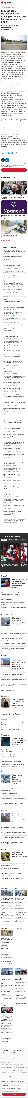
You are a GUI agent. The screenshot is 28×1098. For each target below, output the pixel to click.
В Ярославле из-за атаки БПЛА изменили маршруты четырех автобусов (12, 428)
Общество (15, 278)
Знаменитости (16, 358)
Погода (15, 332)
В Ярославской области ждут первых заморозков (14, 329)
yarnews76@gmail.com (9, 1076)
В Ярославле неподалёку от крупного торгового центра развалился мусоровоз (14, 436)
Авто (14, 303)
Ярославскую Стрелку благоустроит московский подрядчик (17, 779)
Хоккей (14, 253)
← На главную (5, 240)
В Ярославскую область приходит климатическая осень (10, 869)
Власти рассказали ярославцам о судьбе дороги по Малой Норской (12, 842)
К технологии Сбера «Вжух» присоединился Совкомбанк (6, 1032)
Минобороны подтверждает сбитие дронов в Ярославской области (13, 421)
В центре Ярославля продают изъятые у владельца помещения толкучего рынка (14, 306)
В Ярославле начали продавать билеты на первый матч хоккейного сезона (14, 376)
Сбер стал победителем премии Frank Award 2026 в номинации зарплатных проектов (14, 456)
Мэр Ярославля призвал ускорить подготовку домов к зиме (20, 921)
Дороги (14, 477)
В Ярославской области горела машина (12, 449)
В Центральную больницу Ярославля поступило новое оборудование (14, 383)
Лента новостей (9, 247)
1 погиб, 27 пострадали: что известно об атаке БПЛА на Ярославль (14, 349)
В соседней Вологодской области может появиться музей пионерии (13, 290)
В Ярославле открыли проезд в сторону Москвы (14, 409)
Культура (14, 292)
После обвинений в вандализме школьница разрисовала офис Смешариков (12, 513)
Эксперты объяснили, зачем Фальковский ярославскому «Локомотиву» (9, 565)
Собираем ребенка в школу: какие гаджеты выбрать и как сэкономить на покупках (14, 402)
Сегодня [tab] (23, 539)
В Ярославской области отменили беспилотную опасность (13, 313)
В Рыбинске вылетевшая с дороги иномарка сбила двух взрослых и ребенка (13, 258)
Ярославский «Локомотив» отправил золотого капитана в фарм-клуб (14, 499)
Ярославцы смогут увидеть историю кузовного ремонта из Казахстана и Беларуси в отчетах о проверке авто (14, 283)
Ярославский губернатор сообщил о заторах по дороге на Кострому (14, 442)
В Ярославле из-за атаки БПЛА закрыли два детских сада (12, 469)
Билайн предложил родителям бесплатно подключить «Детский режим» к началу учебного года (6, 1039)
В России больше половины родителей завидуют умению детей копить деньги (11, 675)
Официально (16, 286)
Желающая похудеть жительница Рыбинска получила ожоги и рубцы (6, 961)
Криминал (15, 338)
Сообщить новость (14, 170)
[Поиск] (21, 2)
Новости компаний (10, 7)
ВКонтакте (15, 1054)
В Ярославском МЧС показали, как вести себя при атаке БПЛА (13, 276)
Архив (2, 1059)
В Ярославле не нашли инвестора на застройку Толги (6, 985)
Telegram (15, 1052)
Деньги (14, 309)
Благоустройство (8, 772)
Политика (15, 268)
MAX (14, 1059)
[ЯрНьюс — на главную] (6, 2)
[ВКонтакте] (7, 160)
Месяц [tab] (4, 539)
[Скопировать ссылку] (15, 153)
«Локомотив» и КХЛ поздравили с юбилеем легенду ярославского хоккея (14, 250)
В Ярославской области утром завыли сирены (14, 487)
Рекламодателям (5, 1054)
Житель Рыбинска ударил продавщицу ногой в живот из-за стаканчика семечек (13, 728)
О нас (2, 1052)
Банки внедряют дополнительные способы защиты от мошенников (12, 689)
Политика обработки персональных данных (11, 1078)
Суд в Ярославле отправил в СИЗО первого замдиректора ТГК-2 (13, 335)
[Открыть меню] (25, 2)
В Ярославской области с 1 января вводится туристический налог (21, 984)
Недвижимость (16, 483)
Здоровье (15, 385)
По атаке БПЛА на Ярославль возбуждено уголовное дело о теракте (14, 323)
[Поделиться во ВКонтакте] (12, 153)
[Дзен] (3, 160)
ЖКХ (16, 888)
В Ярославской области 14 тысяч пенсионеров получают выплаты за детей (13, 362)
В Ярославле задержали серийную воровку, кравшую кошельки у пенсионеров (13, 342)
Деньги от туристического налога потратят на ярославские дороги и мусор (13, 679)
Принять (14, 1094)
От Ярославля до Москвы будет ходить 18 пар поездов (21, 978)
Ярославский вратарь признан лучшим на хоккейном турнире (14, 415)
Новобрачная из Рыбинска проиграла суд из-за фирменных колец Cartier (14, 519)
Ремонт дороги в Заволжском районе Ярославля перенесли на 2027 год (14, 475)
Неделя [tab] (10, 539)
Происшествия (16, 260)
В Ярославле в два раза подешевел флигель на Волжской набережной (6, 998)
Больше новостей (18, 526)
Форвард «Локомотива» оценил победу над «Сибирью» (14, 506)
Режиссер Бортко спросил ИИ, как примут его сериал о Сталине (13, 355)
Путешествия (19, 966)
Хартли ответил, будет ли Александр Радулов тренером (14, 462)
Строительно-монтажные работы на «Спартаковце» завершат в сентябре (11, 794)
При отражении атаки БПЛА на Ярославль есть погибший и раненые (14, 395)
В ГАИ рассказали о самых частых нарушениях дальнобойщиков (13, 300)
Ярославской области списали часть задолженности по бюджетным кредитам (14, 265)
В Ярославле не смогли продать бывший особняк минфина (12, 481)
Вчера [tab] (16, 539)
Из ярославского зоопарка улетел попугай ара (13, 493)
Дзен (14, 1056)
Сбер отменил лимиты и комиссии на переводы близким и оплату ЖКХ (21, 900)
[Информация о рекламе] (24, 272)
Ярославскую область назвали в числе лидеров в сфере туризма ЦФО (20, 997)
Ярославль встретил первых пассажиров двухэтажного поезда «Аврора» (12, 828)
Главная (3, 7)
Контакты (3, 1056)
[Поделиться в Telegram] (8, 153)
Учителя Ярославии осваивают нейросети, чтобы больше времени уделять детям (13, 370)
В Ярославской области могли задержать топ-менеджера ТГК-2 (12, 389)
